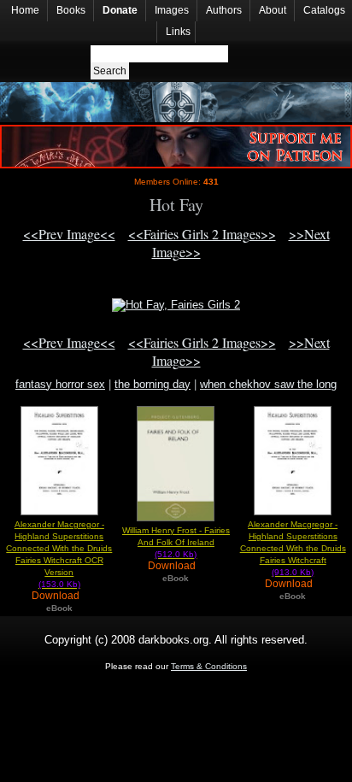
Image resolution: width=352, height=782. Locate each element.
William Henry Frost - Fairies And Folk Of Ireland (176, 542)
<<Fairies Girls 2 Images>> (202, 234)
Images (172, 10)
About (272, 10)
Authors (224, 10)
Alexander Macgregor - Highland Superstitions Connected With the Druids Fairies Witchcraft (293, 548)
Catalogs (324, 10)
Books (70, 10)
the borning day (152, 384)
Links (178, 32)
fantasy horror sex (60, 384)
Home (25, 10)
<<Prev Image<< (69, 234)
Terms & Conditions (209, 666)
